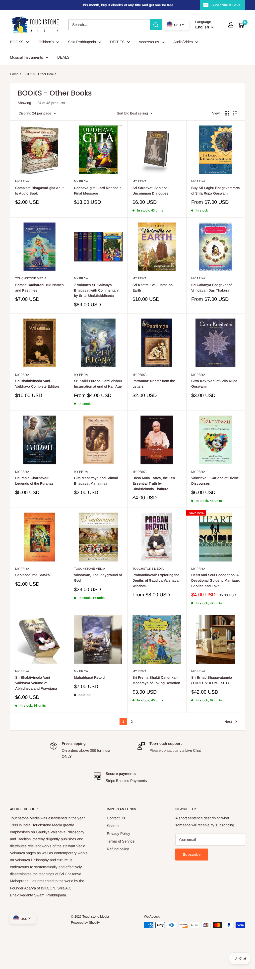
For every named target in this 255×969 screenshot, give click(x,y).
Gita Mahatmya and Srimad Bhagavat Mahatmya (96, 480)
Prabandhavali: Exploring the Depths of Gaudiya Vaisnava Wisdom (155, 580)
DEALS (63, 57)
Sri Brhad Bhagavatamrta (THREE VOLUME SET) (211, 680)
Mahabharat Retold (89, 677)
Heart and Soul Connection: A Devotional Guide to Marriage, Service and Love (215, 580)
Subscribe (191, 854)
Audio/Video (183, 42)
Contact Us (116, 818)
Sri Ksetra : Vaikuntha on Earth (152, 287)
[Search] (156, 24)
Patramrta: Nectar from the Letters (153, 383)
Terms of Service (120, 841)
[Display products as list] (235, 113)
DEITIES (117, 42)
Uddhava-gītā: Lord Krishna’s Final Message (98, 190)
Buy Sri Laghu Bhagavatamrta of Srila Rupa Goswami (215, 190)
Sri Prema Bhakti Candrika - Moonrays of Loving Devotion (156, 680)
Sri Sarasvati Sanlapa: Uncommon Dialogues (150, 190)
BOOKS (16, 42)
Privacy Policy (118, 833)
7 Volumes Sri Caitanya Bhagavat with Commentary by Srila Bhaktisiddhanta (96, 290)
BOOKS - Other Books (39, 74)
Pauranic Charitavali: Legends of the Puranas (34, 480)
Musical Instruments (26, 57)
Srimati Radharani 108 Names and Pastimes (39, 287)
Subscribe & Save (226, 5)
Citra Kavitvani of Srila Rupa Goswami (214, 383)
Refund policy (118, 849)
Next (228, 722)
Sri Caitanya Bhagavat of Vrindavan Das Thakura (211, 287)
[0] (241, 25)
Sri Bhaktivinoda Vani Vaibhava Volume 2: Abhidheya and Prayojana (36, 682)
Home (14, 74)
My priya (22, 181)
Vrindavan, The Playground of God (98, 577)
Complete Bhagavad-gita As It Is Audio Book (39, 190)
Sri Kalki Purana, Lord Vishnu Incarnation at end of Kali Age (98, 383)
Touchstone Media (30, 278)
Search (113, 826)
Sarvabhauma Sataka (32, 575)
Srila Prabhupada (82, 42)
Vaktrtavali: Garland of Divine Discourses (215, 480)
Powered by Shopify (85, 922)
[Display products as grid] (227, 113)
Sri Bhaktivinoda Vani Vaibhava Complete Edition (37, 383)
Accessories (149, 42)
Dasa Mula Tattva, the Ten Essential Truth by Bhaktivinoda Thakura (153, 483)
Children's (46, 42)
